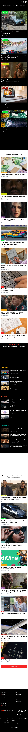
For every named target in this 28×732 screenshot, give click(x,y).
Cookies (21, 718)
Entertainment (4, 194)
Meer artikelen (14, 391)
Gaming (3, 217)
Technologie (22, 5)
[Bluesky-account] (20, 714)
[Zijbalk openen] (1, 5)
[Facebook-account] (16, 711)
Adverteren (2, 718)
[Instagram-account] (19, 711)
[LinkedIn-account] (22, 711)
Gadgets (3, 263)
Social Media (4, 172)
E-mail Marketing (7, 5)
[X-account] (12, 711)
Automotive (4, 240)
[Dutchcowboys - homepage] (6, 2)
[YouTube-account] (17, 714)
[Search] (21, 2)
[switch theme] (24, 2)
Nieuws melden (13, 719)
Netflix (16, 5)
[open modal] (26, 2)
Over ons (8, 719)
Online (3, 286)
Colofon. (26, 718)
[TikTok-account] (25, 711)
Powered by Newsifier (14, 727)
